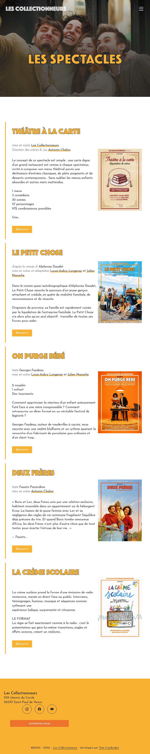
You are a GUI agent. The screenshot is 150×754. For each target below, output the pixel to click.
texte (15, 370)
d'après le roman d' (25, 266)
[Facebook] (39, 709)
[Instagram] (27, 709)
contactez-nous (39, 723)
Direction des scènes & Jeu (29, 150)
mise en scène (21, 145)
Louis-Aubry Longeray (66, 271)
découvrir (22, 229)
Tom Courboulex (109, 747)
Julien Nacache (78, 374)
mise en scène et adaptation (30, 271)
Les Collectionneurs (45, 145)
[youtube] (52, 709)
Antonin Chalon (59, 150)
